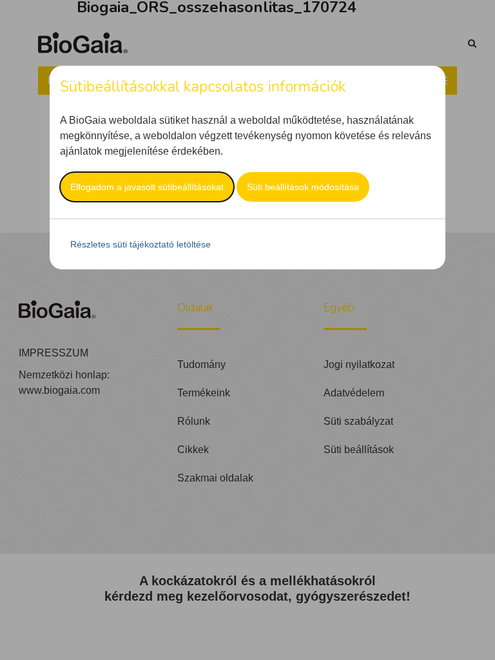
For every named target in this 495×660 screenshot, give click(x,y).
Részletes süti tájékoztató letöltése (140, 244)
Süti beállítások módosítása (303, 187)
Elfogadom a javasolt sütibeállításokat (147, 187)
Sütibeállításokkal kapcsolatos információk (202, 86)
